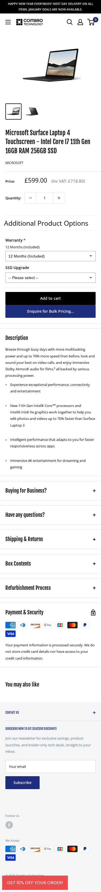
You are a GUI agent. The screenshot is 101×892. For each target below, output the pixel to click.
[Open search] (70, 22)
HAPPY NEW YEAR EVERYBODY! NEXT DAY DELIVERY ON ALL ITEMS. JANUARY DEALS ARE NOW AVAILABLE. (50, 6)
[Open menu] (8, 22)
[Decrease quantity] (30, 198)
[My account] (80, 22)
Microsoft (14, 163)
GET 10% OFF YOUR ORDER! (35, 883)
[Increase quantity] (59, 198)
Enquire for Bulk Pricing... (50, 311)
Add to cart (50, 298)
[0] (91, 22)
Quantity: (13, 198)
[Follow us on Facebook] (9, 825)
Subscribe (22, 782)
